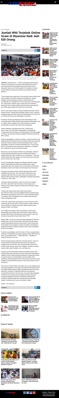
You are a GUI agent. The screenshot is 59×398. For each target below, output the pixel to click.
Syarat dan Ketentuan (49, 394)
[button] (57, 0)
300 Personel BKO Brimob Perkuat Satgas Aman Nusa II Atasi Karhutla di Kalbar (53, 51)
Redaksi (44, 392)
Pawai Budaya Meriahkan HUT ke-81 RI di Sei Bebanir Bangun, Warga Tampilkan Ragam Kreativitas (53, 88)
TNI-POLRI (45, 172)
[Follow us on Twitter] (27, 392)
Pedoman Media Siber (49, 395)
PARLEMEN (45, 175)
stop (39, 47)
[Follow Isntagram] (31, 392)
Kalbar (44, 169)
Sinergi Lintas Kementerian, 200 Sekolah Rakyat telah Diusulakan (13, 298)
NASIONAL (7, 29)
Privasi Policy (51, 392)
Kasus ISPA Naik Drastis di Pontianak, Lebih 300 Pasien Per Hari (30, 381)
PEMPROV (45, 181)
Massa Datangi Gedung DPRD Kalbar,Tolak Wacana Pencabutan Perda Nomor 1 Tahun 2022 (54, 63)
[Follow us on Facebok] (24, 392)
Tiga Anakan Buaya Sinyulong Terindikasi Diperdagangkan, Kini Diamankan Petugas (30, 341)
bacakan (34, 47)
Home (2, 29)
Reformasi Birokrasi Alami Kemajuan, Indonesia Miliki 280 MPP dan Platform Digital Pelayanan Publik (31, 300)
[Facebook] (38, 50)
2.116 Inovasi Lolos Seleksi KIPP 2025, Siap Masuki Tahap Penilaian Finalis (13, 307)
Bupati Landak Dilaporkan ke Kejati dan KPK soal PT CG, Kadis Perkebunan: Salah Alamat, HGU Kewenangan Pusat (54, 38)
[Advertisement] (29, 17)
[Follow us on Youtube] (34, 392)
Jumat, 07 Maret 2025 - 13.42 (6, 45)
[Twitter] (35, 50)
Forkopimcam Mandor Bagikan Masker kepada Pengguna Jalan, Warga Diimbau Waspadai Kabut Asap (53, 139)
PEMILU (44, 184)
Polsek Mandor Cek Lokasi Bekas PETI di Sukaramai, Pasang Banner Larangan (54, 112)
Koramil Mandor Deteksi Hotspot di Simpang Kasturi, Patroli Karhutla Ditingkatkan (53, 154)
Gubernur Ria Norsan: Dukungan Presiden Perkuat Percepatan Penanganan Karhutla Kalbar (53, 125)
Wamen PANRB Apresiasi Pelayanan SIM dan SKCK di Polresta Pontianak (34, 308)
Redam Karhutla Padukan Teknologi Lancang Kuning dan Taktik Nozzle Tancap (9, 341)
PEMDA (44, 166)
